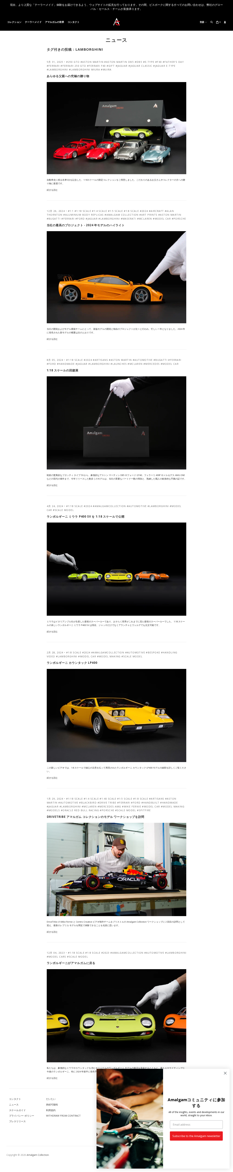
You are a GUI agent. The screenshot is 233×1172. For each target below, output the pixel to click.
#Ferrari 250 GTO (73, 65)
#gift (111, 65)
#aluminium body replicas (83, 214)
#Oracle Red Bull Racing (80, 810)
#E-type (148, 61)
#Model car (170, 363)
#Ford (51, 363)
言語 (202, 22)
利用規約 (51, 1110)
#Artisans (156, 798)
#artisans (100, 359)
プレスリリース (17, 1121)
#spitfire (144, 810)
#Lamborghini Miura (84, 69)
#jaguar (92, 218)
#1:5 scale (115, 211)
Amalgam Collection (38, 1154)
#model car (162, 218)
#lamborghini (109, 218)
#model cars (56, 956)
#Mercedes (151, 363)
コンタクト (73, 22)
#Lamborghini (57, 69)
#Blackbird (88, 802)
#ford (80, 218)
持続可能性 (52, 1104)
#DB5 (138, 61)
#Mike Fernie (131, 806)
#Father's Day (173, 61)
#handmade (66, 363)
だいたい (51, 1099)
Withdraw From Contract (63, 1115)
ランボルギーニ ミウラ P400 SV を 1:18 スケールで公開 (86, 516)
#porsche (179, 218)
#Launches (119, 363)
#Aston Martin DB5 (119, 61)
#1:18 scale (83, 211)
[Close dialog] (225, 1073)
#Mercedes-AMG (109, 806)
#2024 (144, 211)
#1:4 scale (99, 211)
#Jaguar (122, 65)
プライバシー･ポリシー (21, 1115)
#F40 (158, 61)
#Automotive (142, 359)
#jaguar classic (140, 65)
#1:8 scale (131, 211)
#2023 (105, 952)
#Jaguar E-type (164, 65)
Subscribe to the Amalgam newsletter (196, 1136)
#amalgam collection (122, 214)
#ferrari (53, 65)
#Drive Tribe (107, 802)
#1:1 (71, 211)
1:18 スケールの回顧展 (62, 370)
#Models (53, 810)
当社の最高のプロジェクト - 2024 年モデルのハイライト (86, 225)
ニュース (117, 39)
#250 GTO (72, 61)
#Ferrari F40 (96, 65)
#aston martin (169, 214)
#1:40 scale (108, 798)
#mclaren (144, 218)
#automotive (154, 952)
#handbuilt (150, 802)
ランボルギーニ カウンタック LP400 (72, 663)
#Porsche (107, 810)
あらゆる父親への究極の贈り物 (68, 76)
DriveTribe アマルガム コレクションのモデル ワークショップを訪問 (95, 817)
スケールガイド (17, 1110)
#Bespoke (153, 652)
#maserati (128, 218)
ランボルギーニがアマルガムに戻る (71, 963)
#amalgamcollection (109, 506)
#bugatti (54, 218)
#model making (109, 656)
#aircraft (156, 211)
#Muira (106, 69)
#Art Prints (148, 214)
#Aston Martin (92, 61)
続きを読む (52, 189)
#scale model (63, 510)
